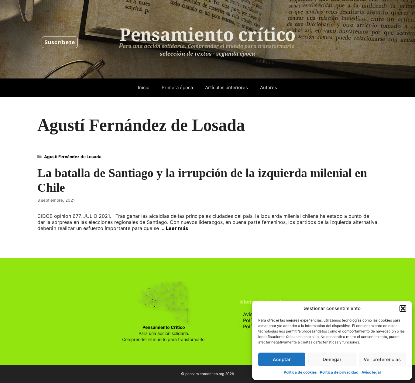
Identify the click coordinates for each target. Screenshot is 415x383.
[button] (403, 308)
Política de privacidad (339, 372)
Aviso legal (371, 372)
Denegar (332, 359)
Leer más (177, 228)
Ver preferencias (382, 359)
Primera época (177, 87)
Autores (268, 87)
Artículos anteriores (226, 87)
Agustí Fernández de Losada (72, 156)
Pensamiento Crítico (163, 327)
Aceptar (282, 359)
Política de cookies (300, 372)
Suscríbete (59, 42)
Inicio (143, 87)
